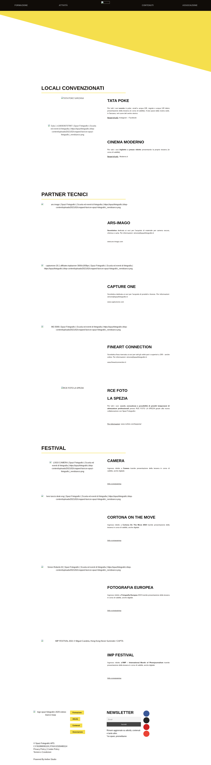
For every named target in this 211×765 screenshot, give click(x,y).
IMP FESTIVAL (120, 655)
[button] (41, 67)
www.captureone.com (115, 302)
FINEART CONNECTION (129, 347)
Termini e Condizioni (42, 752)
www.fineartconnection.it (116, 362)
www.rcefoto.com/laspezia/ (131, 424)
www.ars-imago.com (115, 242)
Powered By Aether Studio (44, 759)
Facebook (133, 118)
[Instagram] (146, 720)
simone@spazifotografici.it (144, 233)
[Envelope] (146, 734)
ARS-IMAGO (118, 223)
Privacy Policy (39, 749)
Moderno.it (124, 157)
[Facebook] (146, 714)
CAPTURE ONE (121, 286)
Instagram (123, 118)
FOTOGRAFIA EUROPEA (130, 587)
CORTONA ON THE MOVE (131, 517)
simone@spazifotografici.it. (137, 357)
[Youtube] (146, 727)
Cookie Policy (53, 749)
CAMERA (115, 461)
